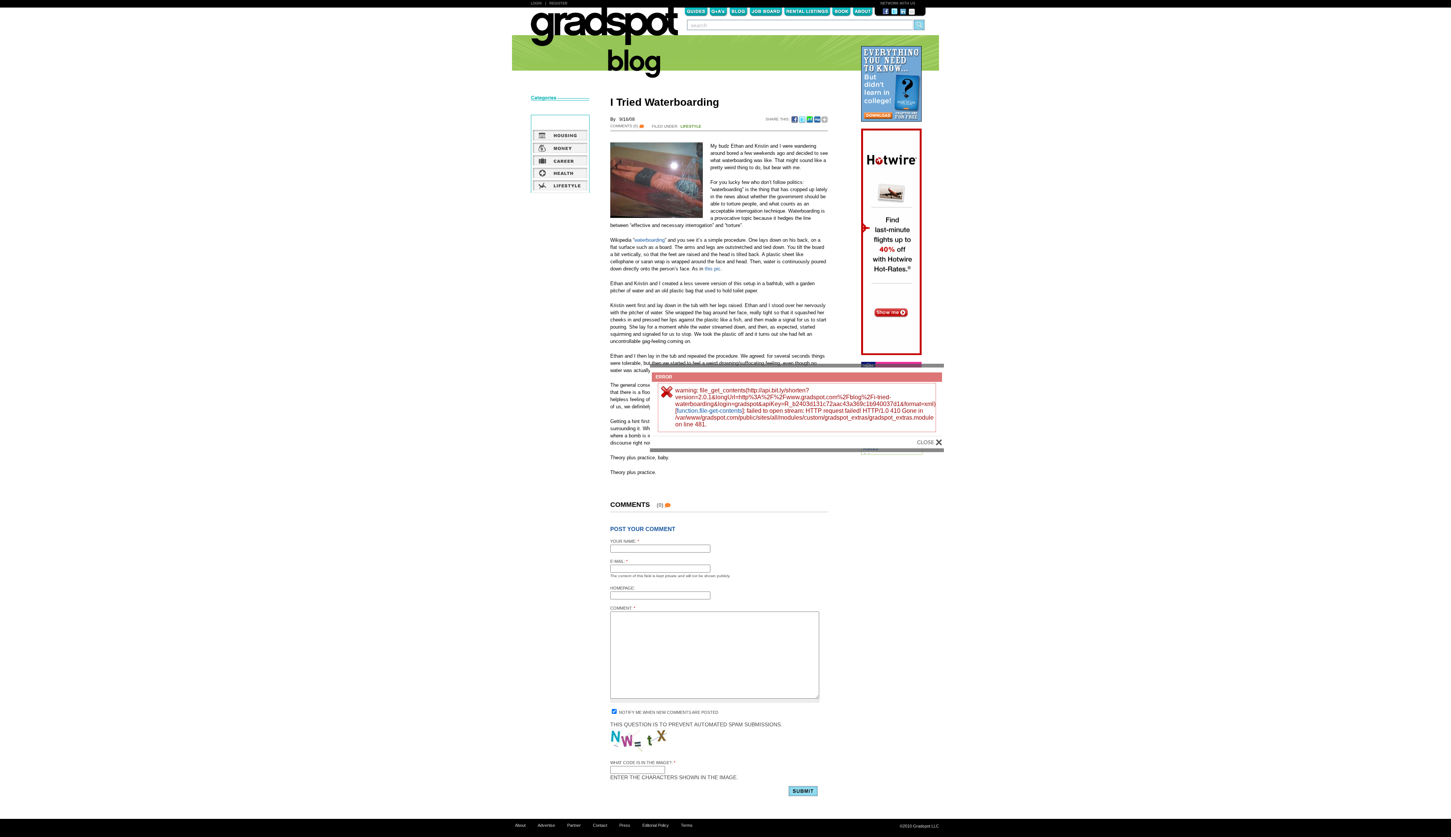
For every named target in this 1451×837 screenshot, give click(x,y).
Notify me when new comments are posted (668, 712)
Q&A (718, 11)
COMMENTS (624, 126)
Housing (560, 135)
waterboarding (649, 240)
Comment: (622, 608)
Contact (600, 825)
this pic (713, 269)
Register (558, 3)
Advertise (546, 825)
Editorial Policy (655, 825)
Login (536, 3)
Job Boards (766, 11)
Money (560, 147)
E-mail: (619, 561)
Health (560, 172)
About (862, 11)
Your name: (624, 541)
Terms (687, 825)
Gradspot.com (604, 30)
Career (560, 160)
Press (624, 825)
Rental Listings (807, 11)
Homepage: (622, 588)
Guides (696, 11)
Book (841, 11)
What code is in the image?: (642, 762)
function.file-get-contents (709, 411)
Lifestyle (691, 126)
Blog (738, 11)
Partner (574, 825)
